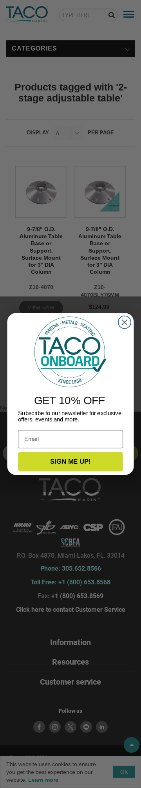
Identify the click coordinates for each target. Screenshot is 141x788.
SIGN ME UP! (70, 461)
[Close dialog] (124, 322)
